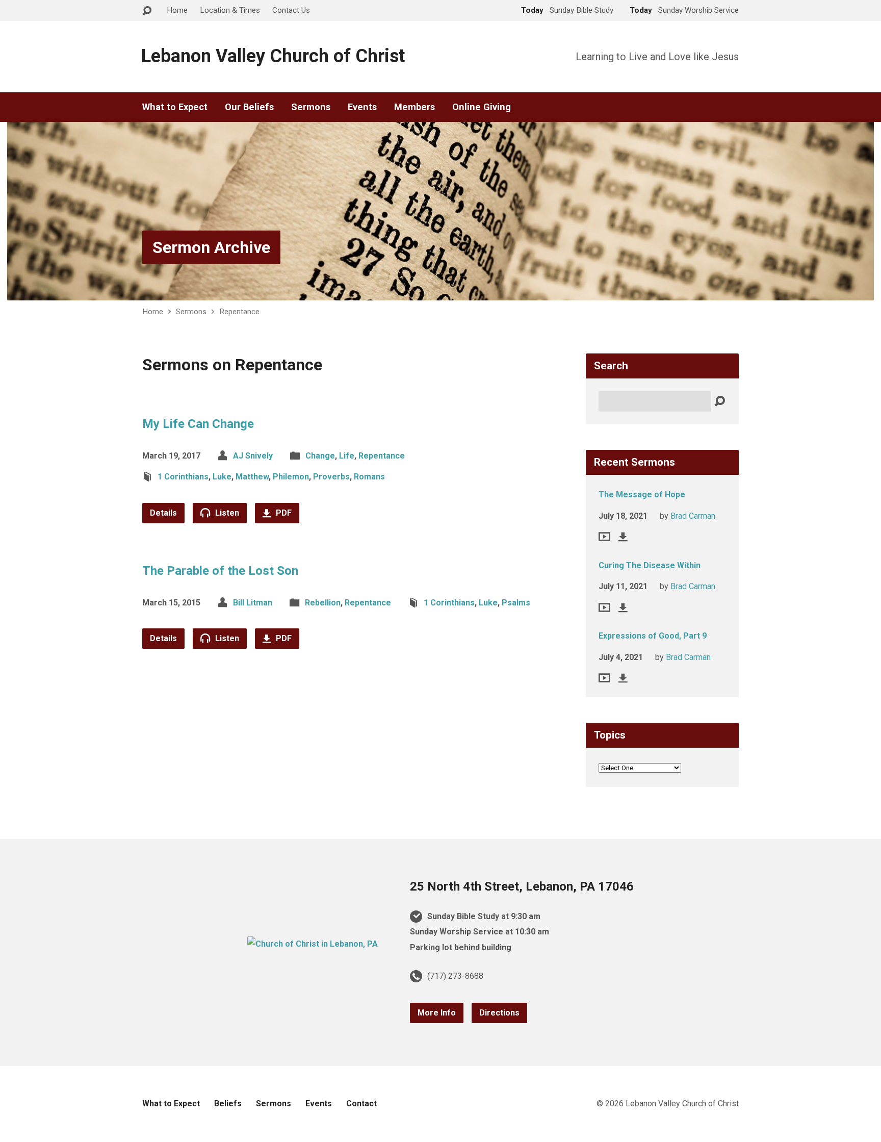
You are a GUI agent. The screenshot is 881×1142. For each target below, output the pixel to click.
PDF (283, 513)
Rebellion (323, 602)
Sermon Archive (211, 247)
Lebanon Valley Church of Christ (273, 56)
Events (362, 107)
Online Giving (481, 107)
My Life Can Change (198, 424)
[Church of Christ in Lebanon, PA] (312, 944)
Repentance (239, 311)
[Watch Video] (604, 536)
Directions (499, 1013)
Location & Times (230, 10)
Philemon (291, 476)
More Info (437, 1013)
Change (320, 456)
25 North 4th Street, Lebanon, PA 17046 (522, 886)
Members (414, 107)
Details (163, 513)
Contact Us (291, 10)
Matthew (252, 476)
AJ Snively (253, 456)
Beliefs (228, 1103)
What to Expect (175, 107)
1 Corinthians (183, 476)
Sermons (310, 107)
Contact (361, 1103)
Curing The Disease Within (650, 565)
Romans (369, 476)
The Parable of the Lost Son (220, 571)
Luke (222, 476)
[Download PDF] (623, 536)
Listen (226, 513)
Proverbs (331, 476)
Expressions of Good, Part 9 (653, 636)
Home (177, 10)
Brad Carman (692, 516)
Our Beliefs (249, 107)
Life (346, 456)
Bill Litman (252, 602)
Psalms (516, 602)
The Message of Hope (642, 494)
